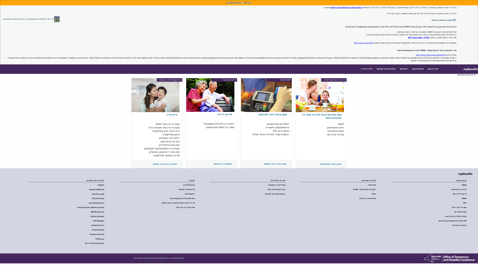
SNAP (464, 185)
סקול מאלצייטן (460, 212)
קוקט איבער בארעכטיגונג (330, 164)
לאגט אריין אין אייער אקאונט (165, 164)
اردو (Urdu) (100, 239)
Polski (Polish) (98, 230)
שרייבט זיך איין (224, 114)
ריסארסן (404, 69)
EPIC (374, 194)
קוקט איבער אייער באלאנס (275, 164)
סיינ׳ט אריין (366, 69)
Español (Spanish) (96, 189)
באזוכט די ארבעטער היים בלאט (442, 20)
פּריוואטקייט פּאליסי (186, 189)
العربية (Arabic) (98, 194)
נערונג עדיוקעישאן (459, 189)
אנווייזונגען (433, 69)
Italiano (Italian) (97, 216)
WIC (465, 203)
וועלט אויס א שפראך (386, 69)
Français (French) (97, 234)
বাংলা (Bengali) (98, 221)
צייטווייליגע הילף (460, 194)
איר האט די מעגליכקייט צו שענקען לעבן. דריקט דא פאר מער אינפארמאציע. (28, 19)
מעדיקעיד (372, 185)
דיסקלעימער (189, 194)
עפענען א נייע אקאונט (223, 164)
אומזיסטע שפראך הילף (94, 243)
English (101, 185)
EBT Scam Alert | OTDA (418, 37)
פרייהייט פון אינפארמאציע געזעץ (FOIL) (178, 203)
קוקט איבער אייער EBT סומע (273, 115)
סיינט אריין (172, 115)
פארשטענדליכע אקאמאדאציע (182, 198)
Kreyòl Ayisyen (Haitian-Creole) (90, 207)
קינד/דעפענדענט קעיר (276, 189)
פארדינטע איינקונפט (276, 185)
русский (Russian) (96, 203)
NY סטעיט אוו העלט (367, 198)
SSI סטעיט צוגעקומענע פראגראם (453, 221)
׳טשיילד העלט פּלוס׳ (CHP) (364, 189)
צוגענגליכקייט (189, 185)
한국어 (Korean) (97, 212)
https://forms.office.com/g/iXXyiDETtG (431, 55)
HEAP (464, 198)
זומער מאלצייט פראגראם (456, 216)
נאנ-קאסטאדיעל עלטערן (275, 194)
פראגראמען (417, 69)
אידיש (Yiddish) (97, 225)
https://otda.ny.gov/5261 (363, 43)
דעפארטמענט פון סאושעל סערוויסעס (346, 7)
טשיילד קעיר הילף (459, 207)
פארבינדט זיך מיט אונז (185, 207)
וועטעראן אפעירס (459, 225)
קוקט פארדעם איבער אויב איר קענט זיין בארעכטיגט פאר (322, 116)
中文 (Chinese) (98, 198)
